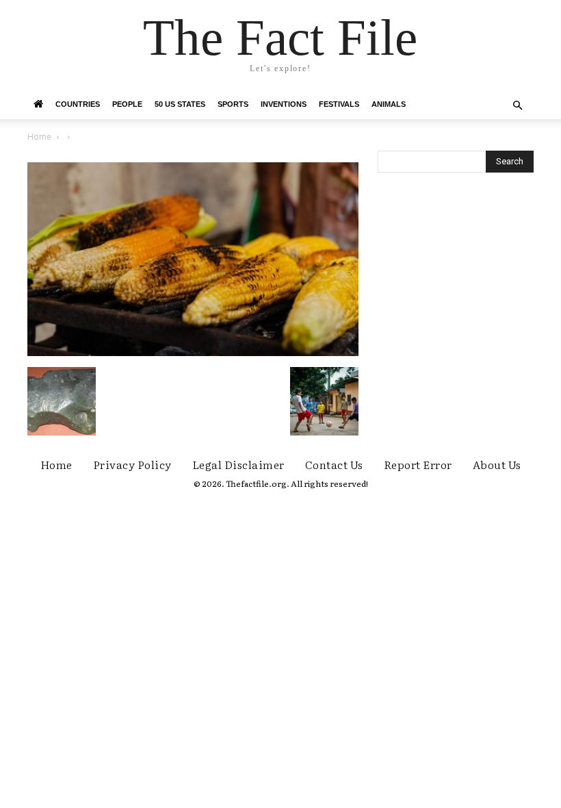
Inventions (283, 104)
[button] (517, 105)
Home (39, 136)
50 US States (180, 104)
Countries (77, 104)
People (127, 104)
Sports (233, 104)
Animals (388, 104)
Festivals (339, 104)
